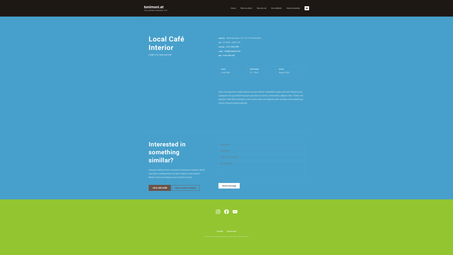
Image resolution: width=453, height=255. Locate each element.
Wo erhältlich (276, 8)
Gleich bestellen (293, 8)
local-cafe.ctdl (229, 55)
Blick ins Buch (246, 8)
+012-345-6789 (232, 47)
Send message (229, 186)
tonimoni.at (154, 7)
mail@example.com (232, 51)
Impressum (231, 231)
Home (233, 8)
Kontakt (220, 231)
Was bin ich (261, 8)
